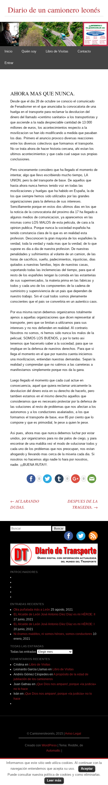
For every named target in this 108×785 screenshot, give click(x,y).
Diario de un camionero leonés (54, 10)
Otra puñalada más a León (32, 609)
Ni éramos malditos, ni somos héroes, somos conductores (53, 634)
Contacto (84, 51)
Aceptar (87, 768)
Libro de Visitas (57, 51)
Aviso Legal (73, 733)
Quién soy (29, 51)
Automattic (53, 750)
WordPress (49, 745)
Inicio (8, 51)
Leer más (54, 780)
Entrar (9, 63)
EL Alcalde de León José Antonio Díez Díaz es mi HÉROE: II (54, 614)
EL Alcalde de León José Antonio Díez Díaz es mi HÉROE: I (54, 624)
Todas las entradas (23, 651)
